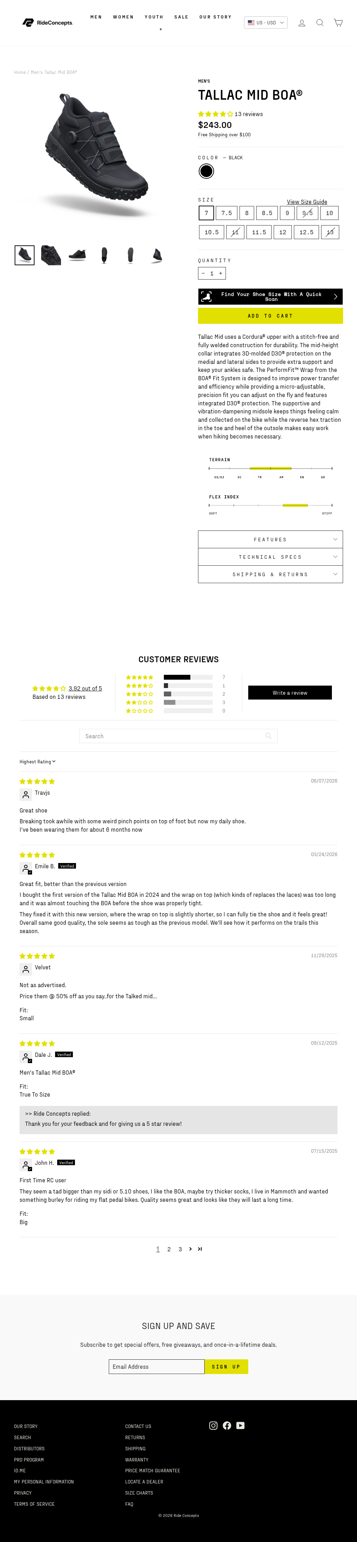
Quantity (215, 260)
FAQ (129, 1504)
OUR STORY (26, 1426)
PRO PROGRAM (29, 1459)
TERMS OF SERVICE (34, 1504)
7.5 (226, 212)
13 (330, 231)
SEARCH (22, 1437)
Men (96, 17)
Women (123, 17)
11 (235, 231)
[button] (216, 113)
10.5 (212, 231)
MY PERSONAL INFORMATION (44, 1481)
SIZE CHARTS (139, 1492)
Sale (181, 17)
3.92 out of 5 (85, 688)
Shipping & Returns (270, 574)
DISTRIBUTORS (29, 1448)
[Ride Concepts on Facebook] (227, 1425)
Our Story (215, 17)
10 (329, 212)
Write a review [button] (290, 692)
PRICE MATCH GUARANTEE (152, 1470)
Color (220, 157)
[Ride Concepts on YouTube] (240, 1425)
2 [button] (169, 1248)
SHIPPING (135, 1448)
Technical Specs (270, 557)
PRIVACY (23, 1492)
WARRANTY (137, 1459)
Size (206, 200)
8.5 (267, 212)
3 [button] (180, 1248)
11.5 (259, 231)
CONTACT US (138, 1426)
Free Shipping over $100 (224, 134)
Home (20, 72)
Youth (154, 17)
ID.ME (20, 1470)
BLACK (206, 171)
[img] (37, 781)
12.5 (306, 231)
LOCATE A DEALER (144, 1481)
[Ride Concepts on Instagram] (213, 1425)
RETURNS (135, 1437)
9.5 (307, 212)
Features (271, 539)
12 (282, 231)
